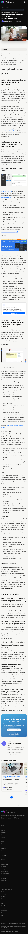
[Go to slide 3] (16, 797)
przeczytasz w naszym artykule (9, 232)
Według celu (4, 894)
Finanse (3, 901)
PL (4, 822)
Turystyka (3, 912)
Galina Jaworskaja (8, 21)
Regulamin (3, 931)
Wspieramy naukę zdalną (11, 779)
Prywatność (8, 931)
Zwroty (13, 931)
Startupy (3, 908)
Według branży (4, 891)
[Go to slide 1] (11, 797)
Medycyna (3, 915)
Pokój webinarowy (5, 873)
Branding (3, 878)
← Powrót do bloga (5, 7)
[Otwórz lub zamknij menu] (25, 2)
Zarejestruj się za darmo (15, 729)
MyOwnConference (6, 191)
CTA (2, 883)
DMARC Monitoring (5, 929)
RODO (16, 931)
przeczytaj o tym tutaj (8, 130)
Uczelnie (3, 896)
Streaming (3, 862)
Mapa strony (4, 835)
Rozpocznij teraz (14, 313)
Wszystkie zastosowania (6, 889)
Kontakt (3, 830)
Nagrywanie (4, 880)
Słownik (3, 846)
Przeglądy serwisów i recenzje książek (12, 10)
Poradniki (3, 848)
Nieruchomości (4, 905)
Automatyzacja (4, 864)
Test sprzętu (4, 855)
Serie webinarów (5, 876)
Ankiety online (4, 871)
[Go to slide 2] (14, 797)
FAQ (2, 853)
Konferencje (4, 866)
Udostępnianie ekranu (6, 869)
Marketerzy (4, 910)
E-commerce (4, 898)
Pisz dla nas (3, 832)
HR (2, 903)
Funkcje (3, 843)
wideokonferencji (6, 197)
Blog (5, 805)
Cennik (3, 837)
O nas (2, 828)
